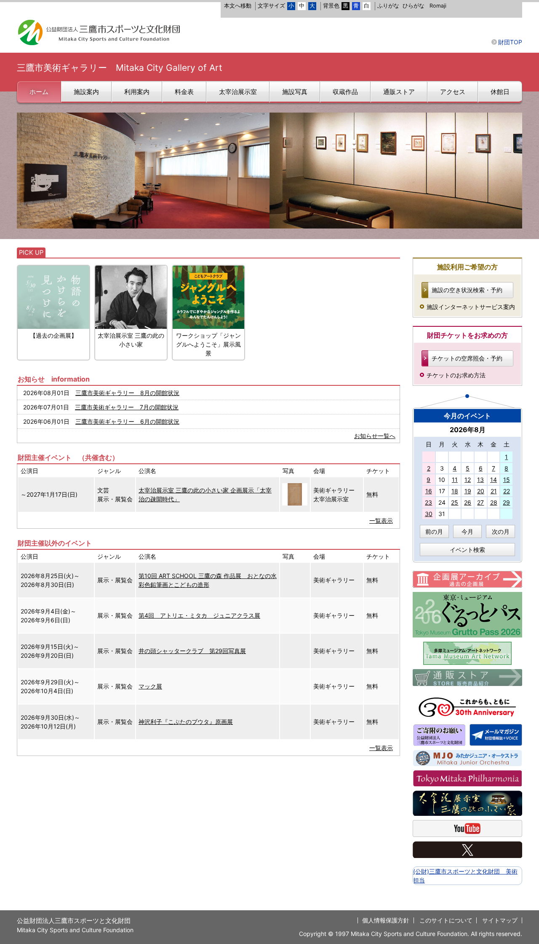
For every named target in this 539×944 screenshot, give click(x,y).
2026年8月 (468, 429)
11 (455, 479)
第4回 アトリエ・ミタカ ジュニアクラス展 (199, 615)
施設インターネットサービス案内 (471, 306)
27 (480, 502)
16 (428, 491)
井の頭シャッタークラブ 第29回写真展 (192, 650)
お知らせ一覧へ (374, 435)
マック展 (150, 686)
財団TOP (510, 42)
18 (454, 491)
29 (506, 502)
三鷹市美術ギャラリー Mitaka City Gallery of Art (119, 67)
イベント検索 (467, 549)
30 (428, 513)
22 (506, 491)
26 (467, 502)
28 (493, 502)
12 (467, 479)
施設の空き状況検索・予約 (467, 289)
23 (428, 502)
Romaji (438, 6)
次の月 (501, 531)
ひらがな (413, 6)
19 (467, 491)
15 (506, 479)
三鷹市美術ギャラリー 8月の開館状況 (127, 392)
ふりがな (388, 6)
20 (480, 491)
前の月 (434, 531)
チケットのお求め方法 (456, 375)
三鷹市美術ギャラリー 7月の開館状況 (127, 407)
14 (493, 479)
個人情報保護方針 (385, 920)
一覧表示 (381, 520)
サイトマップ (500, 920)
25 (454, 502)
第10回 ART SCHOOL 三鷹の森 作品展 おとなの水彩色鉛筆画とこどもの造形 (208, 580)
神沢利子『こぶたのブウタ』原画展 (186, 721)
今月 (467, 531)
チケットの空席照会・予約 (467, 358)
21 (494, 491)
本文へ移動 (237, 6)
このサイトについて (445, 920)
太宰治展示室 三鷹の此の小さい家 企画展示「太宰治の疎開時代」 (205, 495)
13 (480, 479)
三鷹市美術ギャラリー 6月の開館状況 (127, 421)
